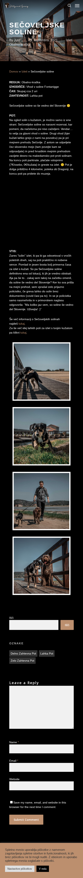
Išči (11, 617)
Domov (13, 71)
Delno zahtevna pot (23, 653)
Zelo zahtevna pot (22, 660)
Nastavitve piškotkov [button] (19, 868)
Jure (17, 40)
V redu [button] (43, 868)
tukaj (22, 323)
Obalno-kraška (19, 44)
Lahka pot (46, 653)
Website (14, 779)
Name (14, 742)
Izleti (69, 40)
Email (13, 760)
